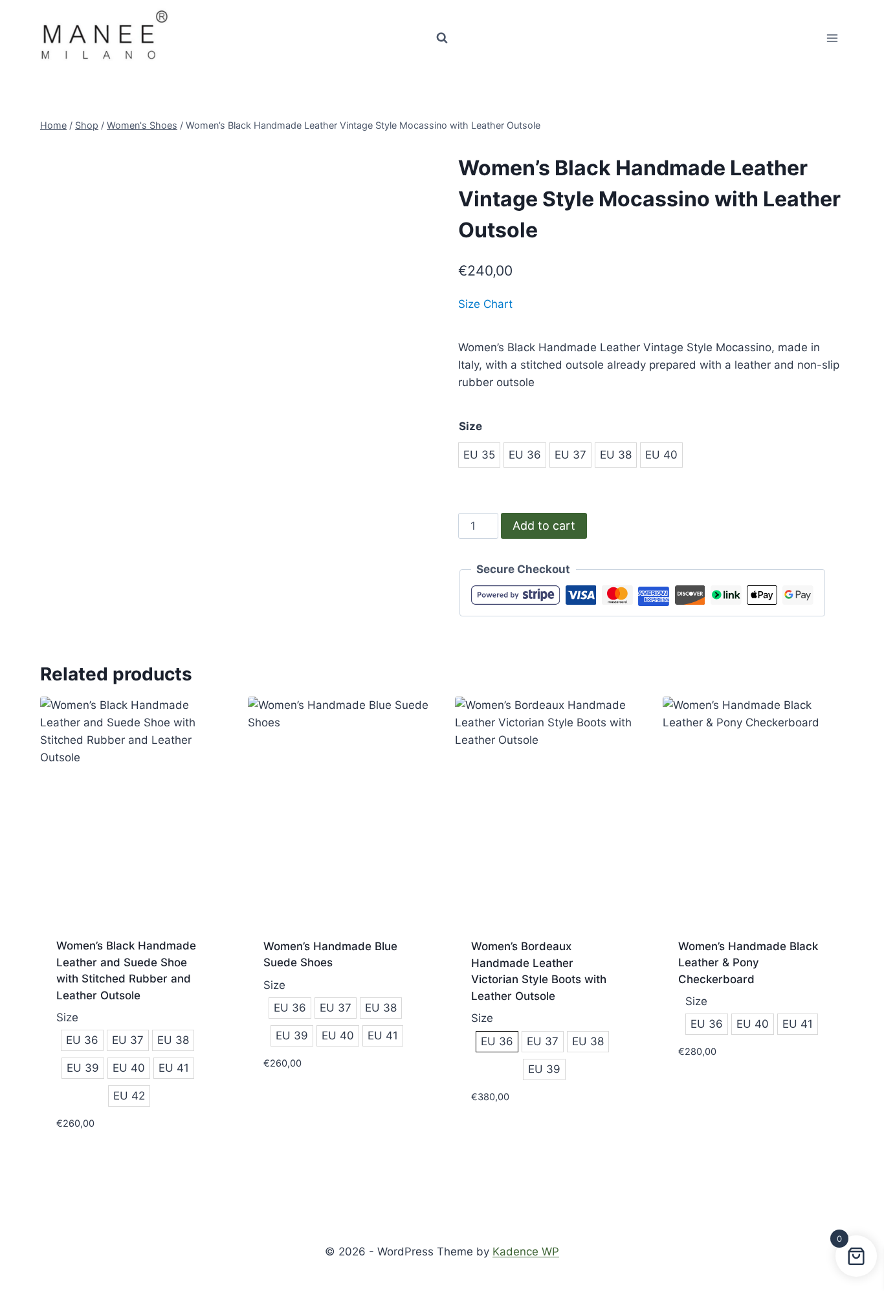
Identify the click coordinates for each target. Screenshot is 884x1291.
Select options (304, 1101)
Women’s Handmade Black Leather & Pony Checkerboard (748, 963)
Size (470, 426)
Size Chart (485, 304)
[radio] (479, 455)
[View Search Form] (442, 38)
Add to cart (544, 525)
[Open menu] (832, 38)
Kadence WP (525, 1251)
